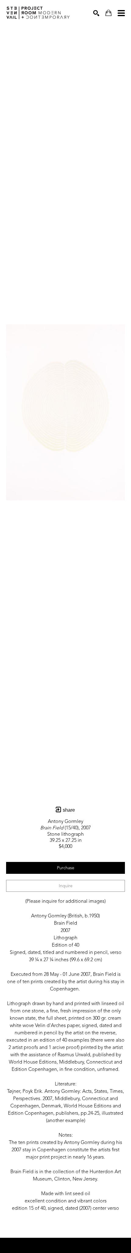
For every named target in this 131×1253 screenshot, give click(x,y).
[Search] (96, 13)
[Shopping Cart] (108, 12)
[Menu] (121, 13)
